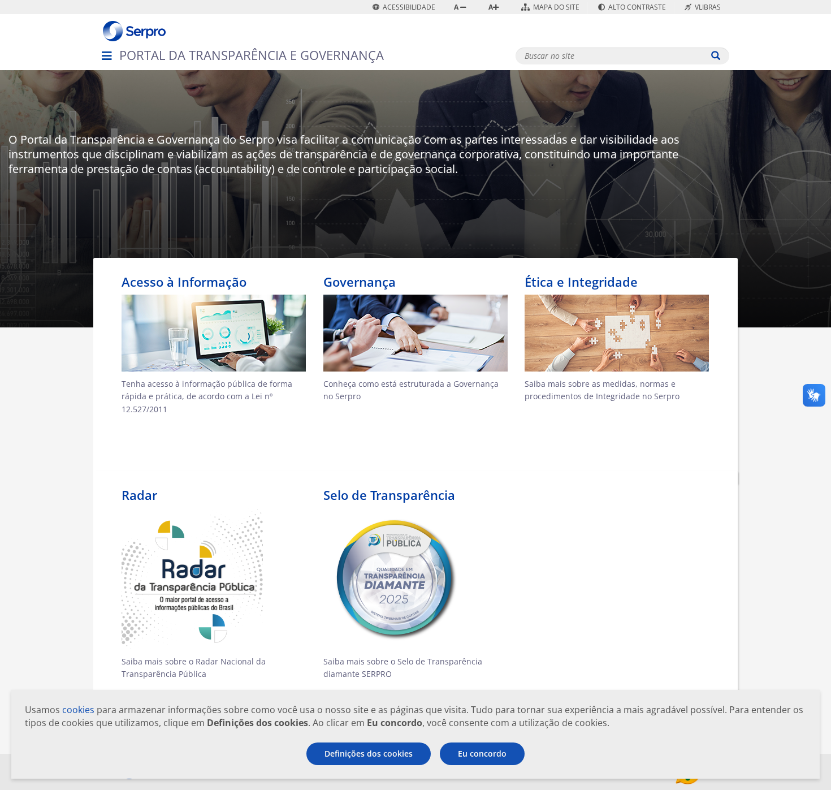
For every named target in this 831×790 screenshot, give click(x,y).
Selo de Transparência (389, 495)
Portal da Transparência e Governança (251, 54)
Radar (139, 495)
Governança (359, 281)
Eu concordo (482, 753)
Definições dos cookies (368, 753)
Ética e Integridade (581, 281)
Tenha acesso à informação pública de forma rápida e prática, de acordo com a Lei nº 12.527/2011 (207, 396)
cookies (78, 709)
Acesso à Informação (184, 281)
